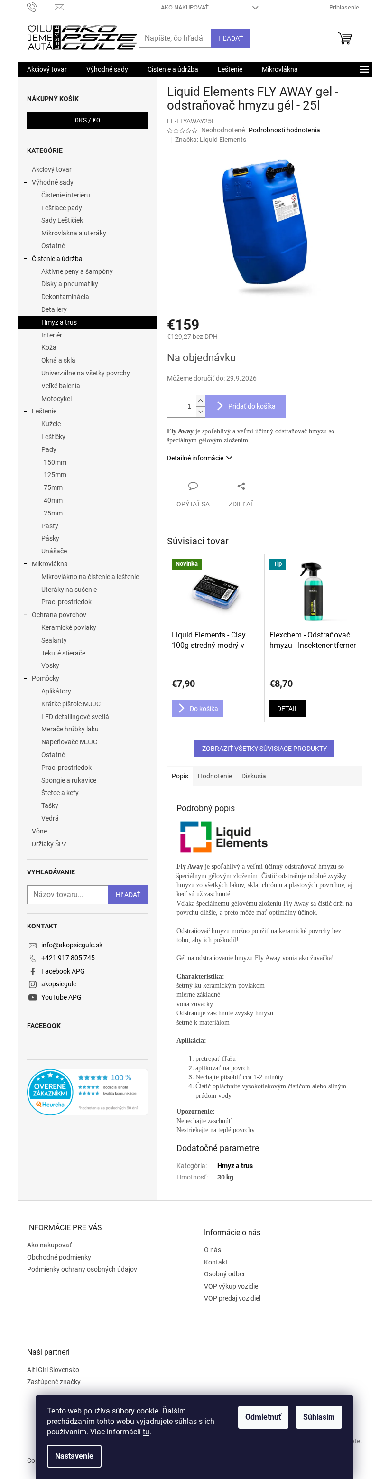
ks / (87, 120)
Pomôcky (45, 678)
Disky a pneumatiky (69, 284)
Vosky (50, 665)
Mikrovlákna (50, 564)
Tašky (49, 805)
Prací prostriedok (66, 602)
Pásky (50, 538)
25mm (53, 513)
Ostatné (53, 246)
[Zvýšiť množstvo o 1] (200, 400)
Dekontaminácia (65, 296)
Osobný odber (224, 1274)
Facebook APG (63, 971)
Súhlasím (319, 1417)
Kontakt (216, 1262)
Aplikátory (56, 691)
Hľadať (230, 38)
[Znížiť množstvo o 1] (200, 411)
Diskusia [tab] (253, 776)
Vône (39, 831)
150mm (55, 462)
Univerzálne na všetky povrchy (85, 373)
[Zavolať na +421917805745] (41, 6)
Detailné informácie (195, 458)
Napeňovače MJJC (69, 742)
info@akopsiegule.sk (71, 945)
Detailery (54, 309)
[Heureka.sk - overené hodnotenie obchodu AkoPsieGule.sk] (87, 1092)
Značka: (210, 139)
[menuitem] (47, 69)
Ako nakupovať (185, 7)
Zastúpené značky (54, 1381)
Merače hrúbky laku (70, 729)
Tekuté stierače (63, 653)
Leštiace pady (61, 208)
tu (146, 1431)
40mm (53, 500)
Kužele (51, 424)
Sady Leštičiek (62, 220)
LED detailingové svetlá (75, 717)
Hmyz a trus (59, 322)
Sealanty (54, 640)
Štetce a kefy (60, 792)
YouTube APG (61, 997)
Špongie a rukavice (68, 780)
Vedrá (50, 818)
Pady (48, 449)
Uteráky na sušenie (69, 589)
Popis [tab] (180, 776)
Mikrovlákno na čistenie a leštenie (90, 576)
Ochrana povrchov (59, 614)
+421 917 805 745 (68, 958)
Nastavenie (74, 1455)
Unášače (54, 551)
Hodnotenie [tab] (215, 776)
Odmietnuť (263, 1417)
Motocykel (56, 399)
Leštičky (53, 436)
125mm (55, 474)
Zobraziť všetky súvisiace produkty (264, 748)
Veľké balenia (60, 386)
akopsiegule (58, 984)
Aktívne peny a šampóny (77, 271)
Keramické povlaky (68, 627)
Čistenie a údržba (57, 258)
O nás (212, 1250)
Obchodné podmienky (59, 1257)
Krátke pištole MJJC (71, 704)
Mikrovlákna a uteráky (73, 233)
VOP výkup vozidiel (231, 1286)
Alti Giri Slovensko (53, 1370)
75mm (53, 487)
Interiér (51, 335)
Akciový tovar (52, 169)
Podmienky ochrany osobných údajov (82, 1269)
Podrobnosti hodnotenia (284, 130)
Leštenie (44, 411)
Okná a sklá (58, 360)
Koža (48, 347)
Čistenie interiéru (65, 195)
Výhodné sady (53, 182)
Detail (287, 708)
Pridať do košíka (252, 406)
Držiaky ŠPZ (49, 844)
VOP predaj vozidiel (232, 1298)
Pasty (49, 526)
